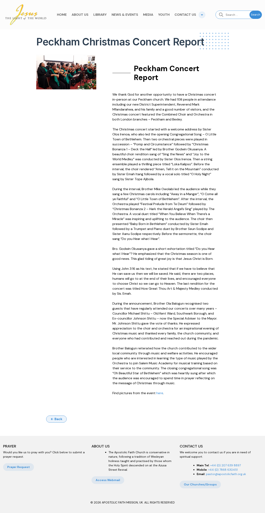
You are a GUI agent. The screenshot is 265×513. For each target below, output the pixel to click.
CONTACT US (185, 14)
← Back (56, 419)
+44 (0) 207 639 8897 (225, 465)
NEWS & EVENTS (125, 14)
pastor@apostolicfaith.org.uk (226, 474)
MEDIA (148, 14)
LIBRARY (100, 14)
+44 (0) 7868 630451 (223, 470)
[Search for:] (232, 15)
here (159, 393)
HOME (62, 14)
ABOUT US (80, 14)
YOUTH (164, 14)
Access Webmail (108, 480)
